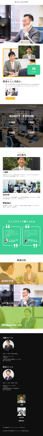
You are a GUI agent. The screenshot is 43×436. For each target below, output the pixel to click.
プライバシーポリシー (14, 427)
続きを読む (10, 98)
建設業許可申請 (7, 281)
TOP (4, 427)
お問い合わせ (22, 427)
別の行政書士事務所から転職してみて (33, 240)
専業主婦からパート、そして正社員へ (14, 240)
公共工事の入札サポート (21, 23)
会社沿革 (6, 195)
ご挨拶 (5, 172)
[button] (3, 25)
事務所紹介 (7, 203)
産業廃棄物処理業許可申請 (12, 325)
